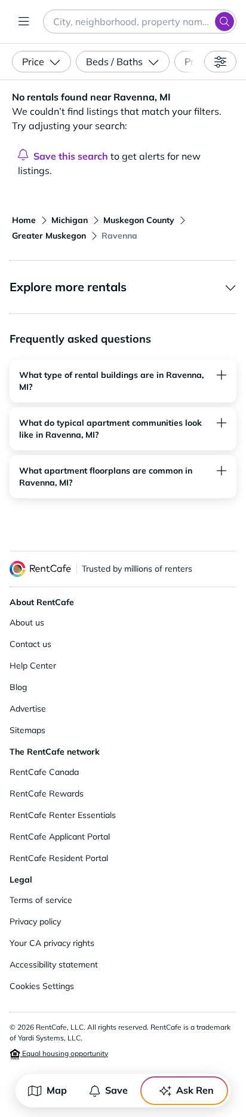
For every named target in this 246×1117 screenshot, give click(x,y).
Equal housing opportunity (64, 1053)
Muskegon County (138, 220)
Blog (18, 687)
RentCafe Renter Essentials (63, 815)
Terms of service (41, 900)
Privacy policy (35, 921)
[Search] (224, 21)
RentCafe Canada (44, 772)
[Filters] (220, 61)
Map (57, 1090)
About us (27, 622)
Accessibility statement (54, 964)
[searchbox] (139, 21)
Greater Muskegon (49, 235)
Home (24, 220)
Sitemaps (27, 730)
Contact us (30, 644)
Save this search (70, 156)
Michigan (69, 220)
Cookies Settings (42, 986)
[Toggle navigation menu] (24, 21)
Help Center (33, 665)
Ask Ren (195, 1090)
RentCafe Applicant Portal (60, 836)
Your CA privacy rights (52, 943)
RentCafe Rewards (47, 793)
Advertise (28, 708)
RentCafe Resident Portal (59, 858)
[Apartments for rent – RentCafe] (41, 569)
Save (116, 1090)
